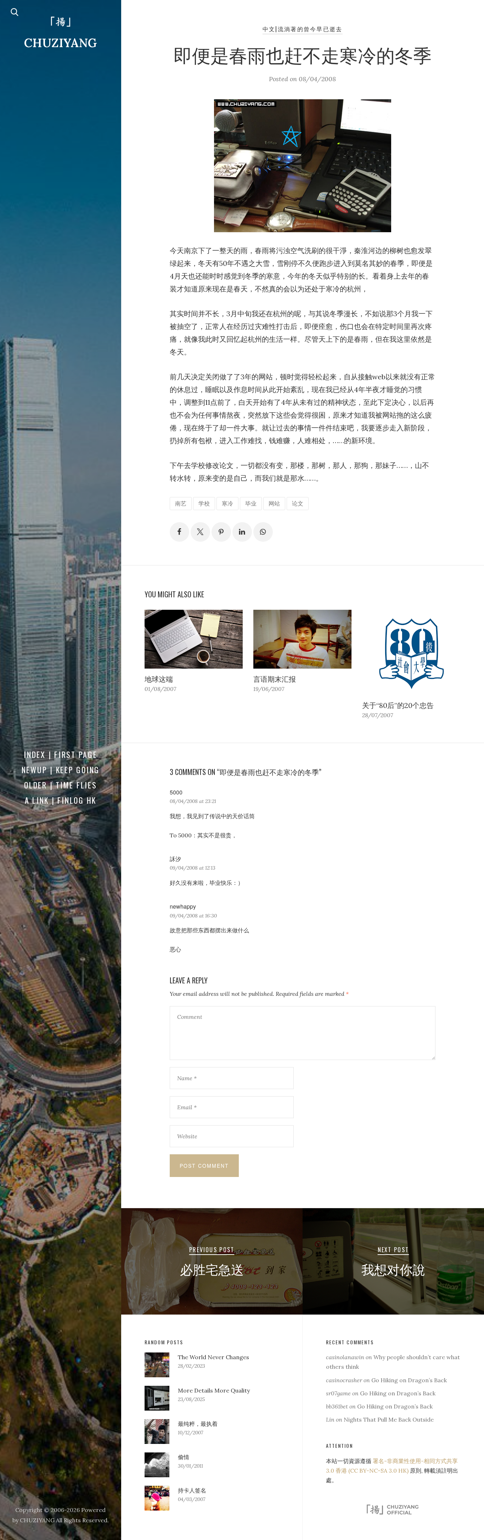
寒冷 (227, 503)
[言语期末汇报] (302, 639)
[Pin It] (221, 532)
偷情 (183, 1457)
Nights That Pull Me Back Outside (389, 1419)
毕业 (251, 503)
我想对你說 (393, 1269)
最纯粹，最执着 (198, 1423)
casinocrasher (344, 1380)
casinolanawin (345, 1357)
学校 (204, 503)
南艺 (180, 503)
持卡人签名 (192, 1490)
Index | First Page (60, 754)
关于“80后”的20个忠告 (398, 705)
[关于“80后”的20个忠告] (411, 652)
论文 (297, 503)
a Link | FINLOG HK (61, 800)
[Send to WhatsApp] (263, 532)
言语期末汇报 (274, 679)
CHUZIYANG (60, 42)
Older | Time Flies (60, 785)
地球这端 (159, 679)
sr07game (338, 1393)
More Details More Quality (214, 1390)
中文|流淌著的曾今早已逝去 (303, 28)
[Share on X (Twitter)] (200, 532)
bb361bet (337, 1406)
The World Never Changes (213, 1357)
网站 (274, 503)
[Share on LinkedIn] (242, 532)
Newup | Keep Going (61, 769)
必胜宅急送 (212, 1269)
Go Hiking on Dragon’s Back (409, 1380)
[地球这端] (194, 639)
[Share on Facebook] (179, 532)
